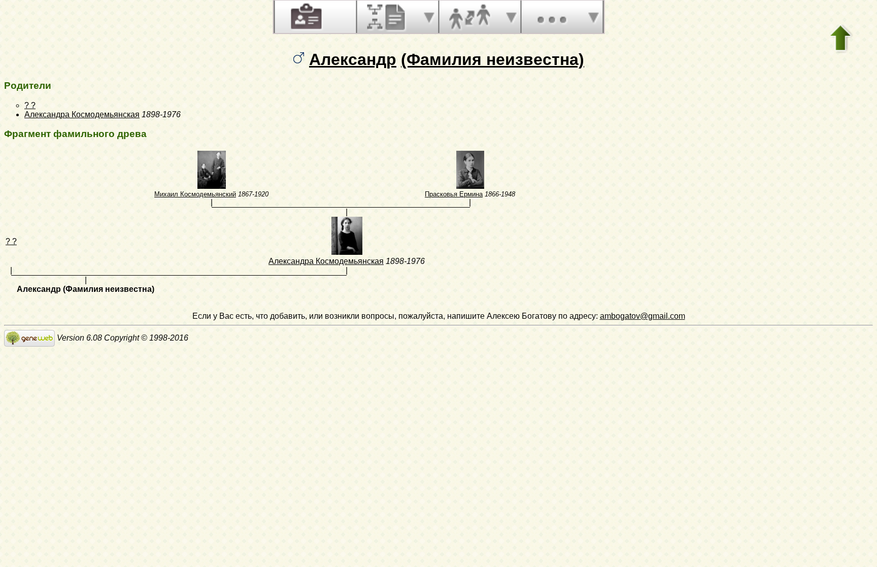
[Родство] (469, 17)
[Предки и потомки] (387, 17)
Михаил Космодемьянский (195, 194)
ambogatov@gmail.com (642, 316)
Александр (352, 59)
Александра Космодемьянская (82, 114)
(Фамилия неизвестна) (492, 59)
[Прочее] (551, 17)
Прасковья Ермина (454, 194)
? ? (30, 105)
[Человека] (305, 17)
